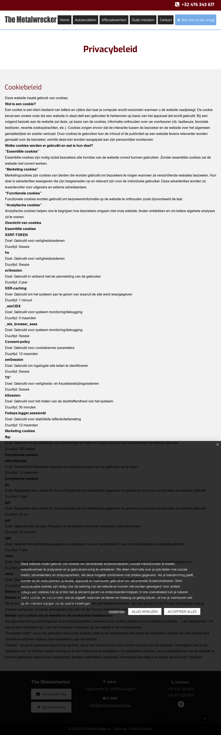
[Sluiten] (217, 445)
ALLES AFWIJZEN (145, 612)
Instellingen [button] (117, 611)
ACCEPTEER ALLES (182, 612)
